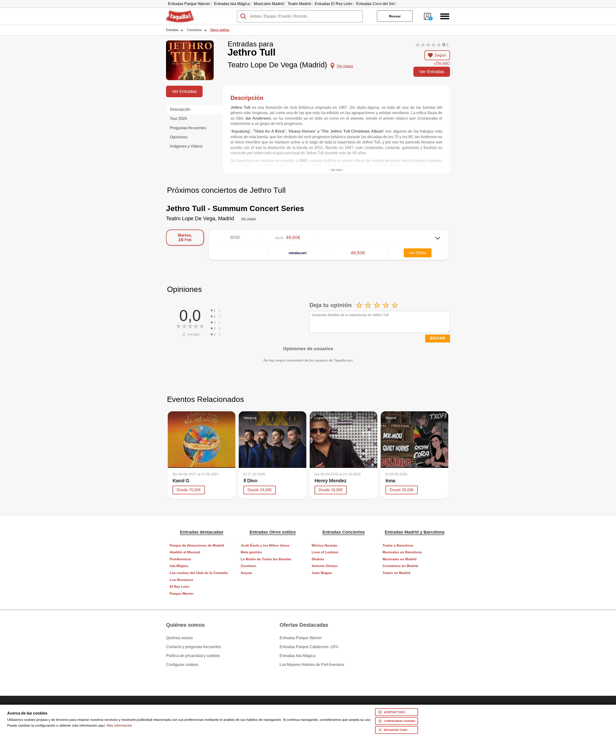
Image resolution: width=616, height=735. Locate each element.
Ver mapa (248, 218)
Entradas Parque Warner (189, 4)
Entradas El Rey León (333, 4)
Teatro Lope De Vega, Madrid (200, 218)
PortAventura (180, 559)
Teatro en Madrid (396, 573)
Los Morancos (181, 580)
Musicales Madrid (269, 4)
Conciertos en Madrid (400, 566)
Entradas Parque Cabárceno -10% (309, 647)
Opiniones (178, 137)
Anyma (246, 573)
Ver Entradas (431, 71)
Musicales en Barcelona (402, 552)
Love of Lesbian (325, 552)
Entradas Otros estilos (273, 532)
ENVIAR (437, 338)
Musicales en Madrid (400, 559)
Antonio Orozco (325, 566)
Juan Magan (322, 573)
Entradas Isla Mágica (232, 4)
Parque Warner (181, 593)
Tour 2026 (178, 118)
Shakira (318, 559)
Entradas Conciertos (343, 532)
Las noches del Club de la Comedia (199, 573)
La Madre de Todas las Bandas (266, 559)
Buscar (395, 16)
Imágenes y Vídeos (186, 146)
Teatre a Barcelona (398, 545)
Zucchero (248, 566)
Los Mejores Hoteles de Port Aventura (312, 665)
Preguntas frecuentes (188, 128)
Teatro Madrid (299, 4)
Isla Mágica (179, 566)
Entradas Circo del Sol (375, 4)
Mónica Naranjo (324, 545)
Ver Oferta (417, 253)
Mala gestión (251, 552)
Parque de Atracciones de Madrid (197, 545)
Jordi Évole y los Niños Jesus (265, 545)
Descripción (180, 109)
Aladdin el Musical (185, 552)
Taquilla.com (177, 12)
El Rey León (179, 586)
